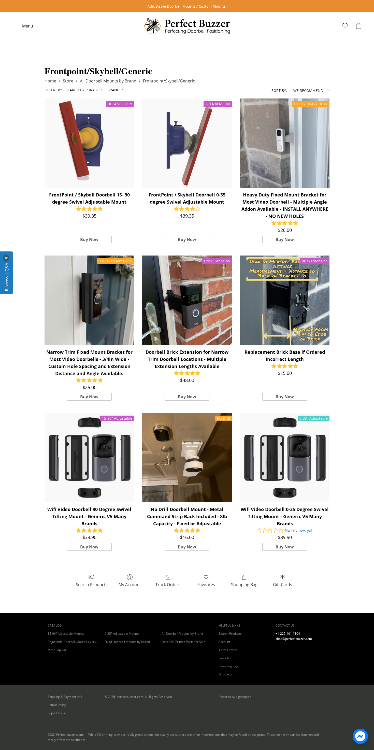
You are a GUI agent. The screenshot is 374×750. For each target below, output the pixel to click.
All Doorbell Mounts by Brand (108, 81)
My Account (130, 584)
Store (68, 81)
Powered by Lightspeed (235, 697)
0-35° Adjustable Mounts (122, 633)
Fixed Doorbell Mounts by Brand (127, 642)
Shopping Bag (244, 584)
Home (50, 81)
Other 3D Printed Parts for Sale (183, 642)
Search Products (92, 584)
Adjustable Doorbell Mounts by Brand (73, 642)
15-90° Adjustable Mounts (66, 633)
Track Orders (167, 584)
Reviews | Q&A (6, 276)
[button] (187, 26)
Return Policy (57, 705)
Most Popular (57, 650)
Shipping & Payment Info (65, 697)
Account (224, 642)
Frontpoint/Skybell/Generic (169, 81)
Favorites (206, 584)
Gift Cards (282, 584)
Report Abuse (57, 713)
